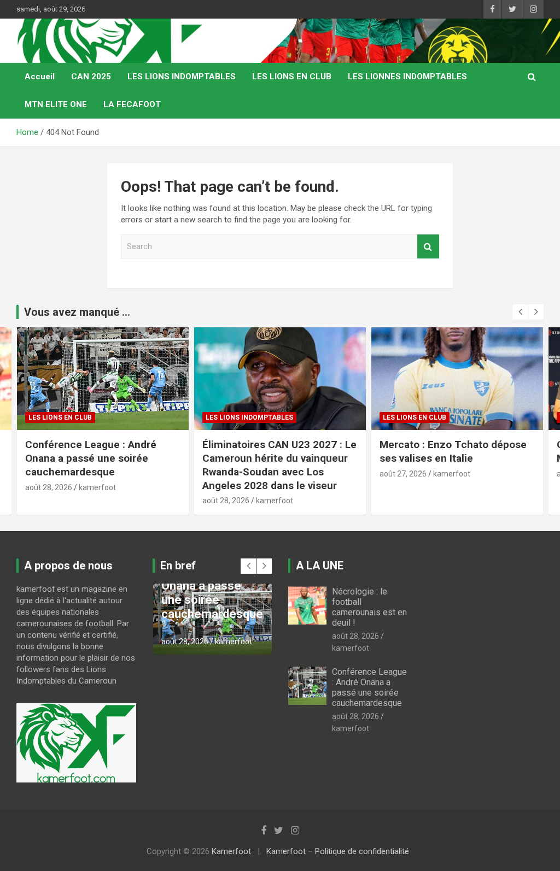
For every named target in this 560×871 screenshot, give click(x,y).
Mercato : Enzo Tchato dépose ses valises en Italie (453, 451)
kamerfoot (97, 487)
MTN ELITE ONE (56, 104)
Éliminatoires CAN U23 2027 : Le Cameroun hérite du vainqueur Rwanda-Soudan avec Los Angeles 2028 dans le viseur (279, 464)
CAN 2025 (91, 76)
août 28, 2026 (48, 487)
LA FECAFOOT (132, 104)
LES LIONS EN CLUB (291, 76)
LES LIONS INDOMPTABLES (181, 76)
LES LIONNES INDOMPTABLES (407, 76)
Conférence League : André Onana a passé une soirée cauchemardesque (90, 458)
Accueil (40, 76)
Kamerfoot (231, 851)
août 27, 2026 (403, 473)
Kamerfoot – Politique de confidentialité (337, 851)
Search (428, 246)
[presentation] (520, 312)
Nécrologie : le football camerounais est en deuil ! (369, 607)
